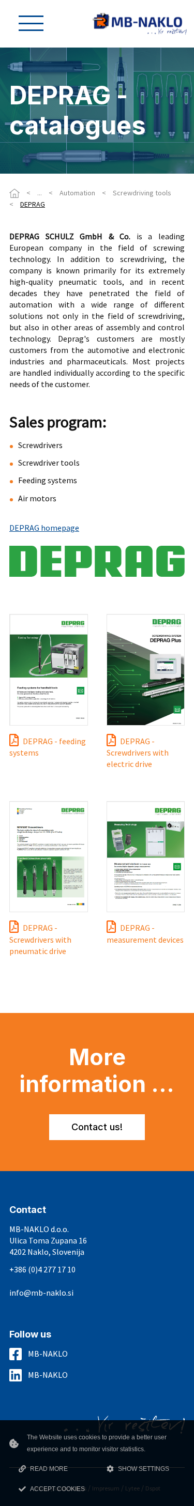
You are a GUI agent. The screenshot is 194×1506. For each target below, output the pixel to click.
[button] (31, 23)
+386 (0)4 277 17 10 (42, 1269)
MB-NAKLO (48, 1353)
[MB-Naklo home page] (139, 23)
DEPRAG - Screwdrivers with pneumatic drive (40, 939)
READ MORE (49, 1468)
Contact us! (97, 1126)
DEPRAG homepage (44, 528)
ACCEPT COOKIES (57, 1489)
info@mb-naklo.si (41, 1293)
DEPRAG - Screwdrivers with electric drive (138, 753)
